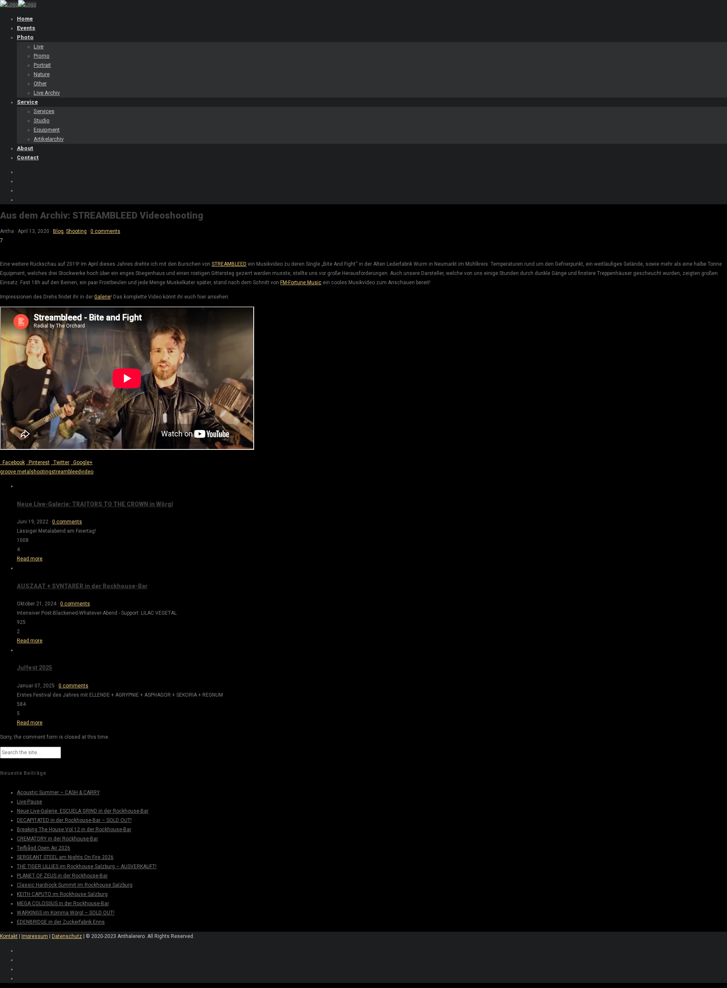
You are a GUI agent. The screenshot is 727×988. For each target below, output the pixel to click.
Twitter (60, 462)
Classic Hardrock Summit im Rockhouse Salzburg (75, 885)
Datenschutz (67, 936)
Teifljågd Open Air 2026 (43, 848)
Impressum (34, 936)
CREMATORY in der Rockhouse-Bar (57, 839)
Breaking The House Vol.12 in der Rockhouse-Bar (74, 829)
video (87, 472)
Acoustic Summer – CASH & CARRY (58, 792)
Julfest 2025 (34, 667)
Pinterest (38, 462)
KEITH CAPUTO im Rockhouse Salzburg (62, 894)
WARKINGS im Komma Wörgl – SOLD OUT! (65, 913)
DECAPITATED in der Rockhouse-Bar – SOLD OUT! (74, 820)
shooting (41, 472)
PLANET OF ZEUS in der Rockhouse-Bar (62, 876)
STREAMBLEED (229, 264)
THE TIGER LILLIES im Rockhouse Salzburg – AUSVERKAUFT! (87, 866)
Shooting (76, 231)
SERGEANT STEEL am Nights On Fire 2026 (65, 857)
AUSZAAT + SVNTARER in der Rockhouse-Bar (82, 586)
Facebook (12, 462)
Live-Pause (29, 802)
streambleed (66, 472)
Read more (29, 559)
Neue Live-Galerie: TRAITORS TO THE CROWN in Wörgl (95, 504)
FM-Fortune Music (300, 282)
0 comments (105, 231)
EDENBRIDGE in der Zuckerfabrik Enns (61, 922)
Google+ (82, 462)
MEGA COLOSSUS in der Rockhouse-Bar (63, 903)
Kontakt (9, 936)
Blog (58, 231)
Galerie (102, 297)
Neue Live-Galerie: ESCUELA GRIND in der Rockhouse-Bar (83, 811)
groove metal (15, 472)
